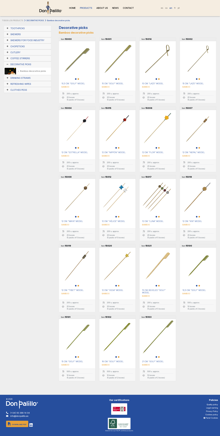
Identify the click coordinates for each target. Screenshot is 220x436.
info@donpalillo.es (19, 416)
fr (175, 8)
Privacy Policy (212, 411)
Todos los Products (12, 20)
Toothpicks (17, 28)
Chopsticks (17, 46)
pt (179, 8)
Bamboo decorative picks (33, 71)
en (170, 8)
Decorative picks (35, 20)
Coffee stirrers (20, 58)
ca (166, 8)
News (115, 8)
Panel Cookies (211, 418)
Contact (128, 8)
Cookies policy (211, 414)
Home (72, 8)
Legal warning (212, 408)
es (162, 8)
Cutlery (15, 52)
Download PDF (19, 424)
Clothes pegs (18, 90)
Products (86, 8)
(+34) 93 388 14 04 (20, 413)
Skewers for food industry (27, 40)
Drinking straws (20, 78)
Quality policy (212, 404)
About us (102, 8)
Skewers (15, 34)
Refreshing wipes (20, 84)
